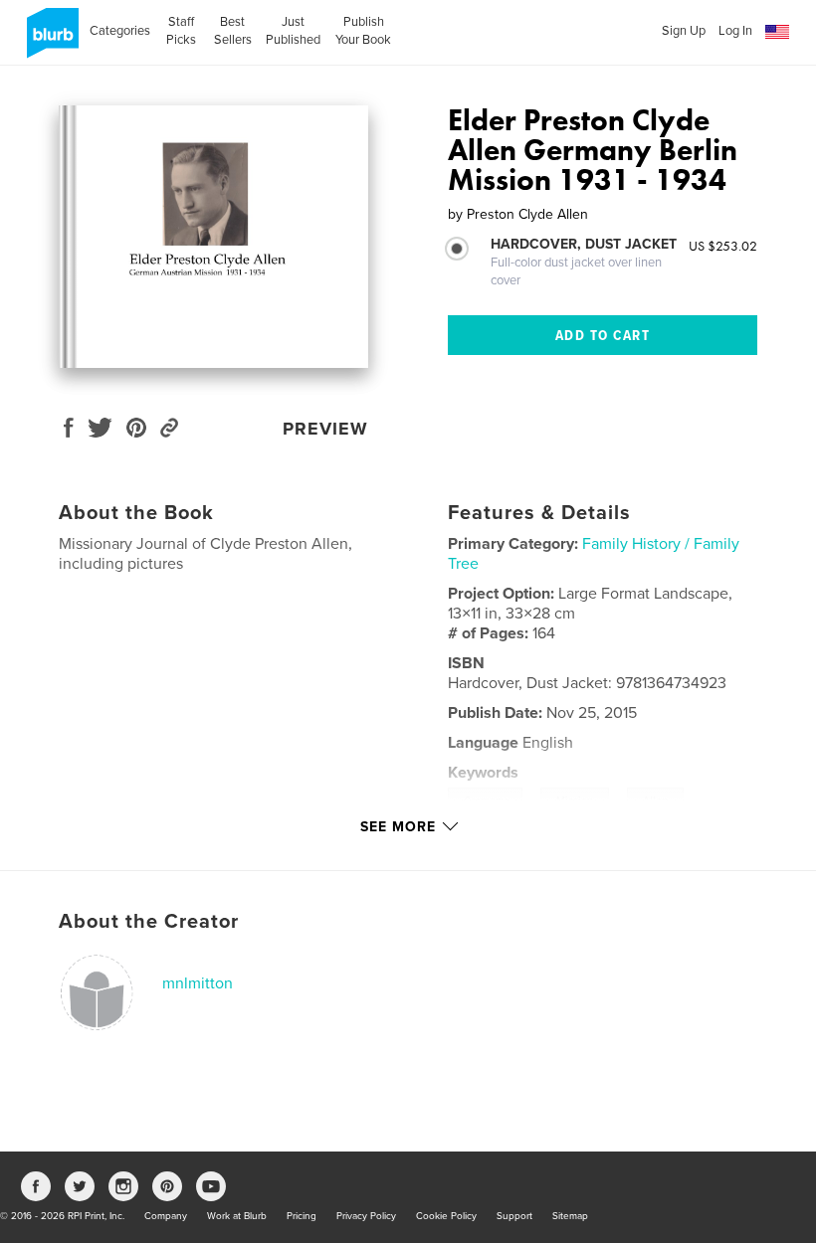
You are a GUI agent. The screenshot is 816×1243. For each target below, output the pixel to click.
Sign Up (684, 31)
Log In (735, 31)
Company (165, 1216)
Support (514, 1216)
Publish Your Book (363, 31)
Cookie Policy (446, 1216)
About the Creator (149, 922)
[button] (777, 32)
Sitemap (570, 1216)
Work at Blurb (237, 1216)
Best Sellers (233, 31)
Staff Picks (181, 31)
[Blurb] (49, 41)
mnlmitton (197, 983)
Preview (325, 429)
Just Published (293, 31)
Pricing (301, 1216)
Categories (120, 31)
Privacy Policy (366, 1216)
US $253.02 (723, 246)
